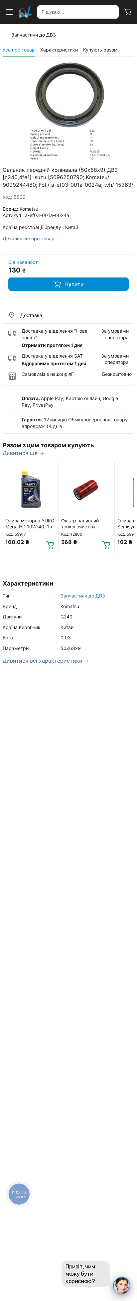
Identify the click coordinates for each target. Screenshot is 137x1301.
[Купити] (50, 544)
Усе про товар (19, 50)
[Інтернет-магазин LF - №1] (25, 12)
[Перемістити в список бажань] (50, 470)
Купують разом (100, 50)
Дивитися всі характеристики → (46, 660)
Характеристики (59, 50)
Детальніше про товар (29, 238)
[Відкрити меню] (9, 12)
